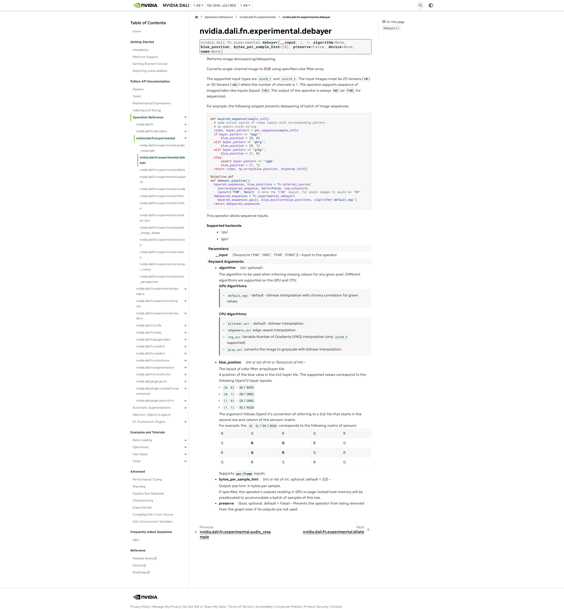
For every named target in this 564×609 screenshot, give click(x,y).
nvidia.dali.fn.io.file (148, 325)
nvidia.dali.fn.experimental (155, 138)
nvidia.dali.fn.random (150, 346)
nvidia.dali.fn (144, 124)
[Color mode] (431, 5)
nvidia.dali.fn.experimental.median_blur (162, 218)
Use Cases (140, 454)
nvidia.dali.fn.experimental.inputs (157, 303)
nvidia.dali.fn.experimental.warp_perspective (162, 279)
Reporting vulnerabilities (150, 71)
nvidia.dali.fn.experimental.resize (162, 254)
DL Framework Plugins (149, 422)
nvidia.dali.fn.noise (148, 332)
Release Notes (143, 558)
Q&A (136, 540)
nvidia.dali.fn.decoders (151, 131)
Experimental (142, 508)
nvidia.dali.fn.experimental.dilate (162, 170)
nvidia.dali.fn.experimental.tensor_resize (162, 267)
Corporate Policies (288, 607)
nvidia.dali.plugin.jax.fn (151, 381)
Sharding (139, 486)
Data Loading (142, 440)
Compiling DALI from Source (153, 514)
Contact (336, 607)
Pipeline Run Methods (148, 493)
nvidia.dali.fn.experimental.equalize (163, 179)
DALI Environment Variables (153, 521)
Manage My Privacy (166, 607)
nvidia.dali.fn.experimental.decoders (157, 291)
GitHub (138, 565)
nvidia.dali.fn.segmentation (155, 367)
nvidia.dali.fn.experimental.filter (162, 196)
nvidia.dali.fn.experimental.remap (162, 242)
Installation (140, 50)
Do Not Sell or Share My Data (204, 607)
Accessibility (264, 607)
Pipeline (138, 89)
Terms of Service (240, 607)
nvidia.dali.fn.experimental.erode (163, 189)
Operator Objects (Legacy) (151, 415)
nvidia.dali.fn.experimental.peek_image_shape (162, 230)
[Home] (196, 17)
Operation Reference (148, 117)
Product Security (316, 607)
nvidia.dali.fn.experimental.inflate (162, 205)
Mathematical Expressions (152, 103)
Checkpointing (143, 501)
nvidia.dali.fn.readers (150, 353)
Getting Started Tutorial (150, 64)
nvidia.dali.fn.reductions (152, 360)
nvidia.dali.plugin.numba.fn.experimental (157, 391)
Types (137, 96)
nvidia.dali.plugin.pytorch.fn (155, 401)
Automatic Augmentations (152, 408)
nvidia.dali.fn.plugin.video (153, 339)
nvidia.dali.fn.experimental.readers (157, 315)
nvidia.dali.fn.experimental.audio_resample (162, 148)
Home (137, 32)
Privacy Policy (140, 607)
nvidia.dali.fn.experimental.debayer (162, 160)
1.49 (196, 5)
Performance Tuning (147, 479)
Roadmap (139, 572)
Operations (140, 447)
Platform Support (145, 57)
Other (137, 461)
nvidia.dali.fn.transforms (153, 374)
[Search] (420, 5)
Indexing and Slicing (147, 110)
